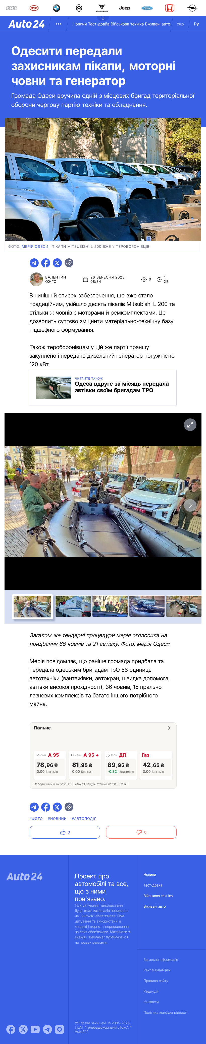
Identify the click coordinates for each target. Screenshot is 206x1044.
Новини (80, 23)
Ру (196, 23)
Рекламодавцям (157, 970)
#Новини (57, 819)
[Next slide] (190, 505)
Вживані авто (157, 23)
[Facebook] (10, 1029)
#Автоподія (84, 819)
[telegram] (34, 262)
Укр (180, 23)
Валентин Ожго (55, 279)
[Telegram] (47, 1029)
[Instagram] (59, 1029)
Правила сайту (156, 981)
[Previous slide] (16, 505)
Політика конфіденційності (165, 1012)
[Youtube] (35, 1029)
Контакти (151, 1002)
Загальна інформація (161, 960)
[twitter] (57, 262)
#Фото (36, 819)
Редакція (151, 991)
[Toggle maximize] (190, 424)
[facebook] (45, 262)
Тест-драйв (99, 23)
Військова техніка (127, 23)
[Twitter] (23, 1029)
